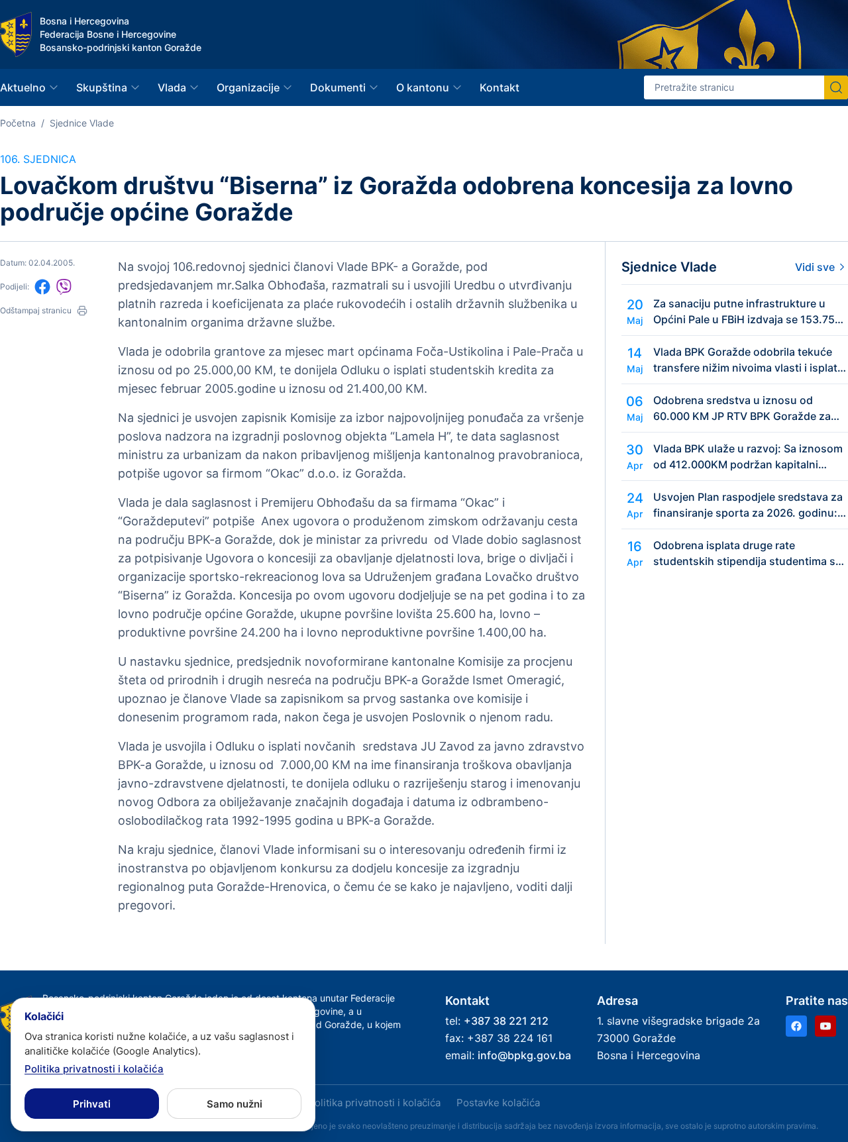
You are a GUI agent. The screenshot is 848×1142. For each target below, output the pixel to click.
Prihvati (92, 1104)
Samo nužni (234, 1104)
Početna (18, 123)
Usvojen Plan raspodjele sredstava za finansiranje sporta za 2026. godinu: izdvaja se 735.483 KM (748, 505)
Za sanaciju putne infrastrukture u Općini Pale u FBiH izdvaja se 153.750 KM (747, 312)
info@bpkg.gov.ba (524, 1055)
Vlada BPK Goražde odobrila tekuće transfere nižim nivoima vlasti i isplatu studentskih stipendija (748, 360)
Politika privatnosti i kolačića (374, 1102)
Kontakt (499, 87)
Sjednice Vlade (82, 123)
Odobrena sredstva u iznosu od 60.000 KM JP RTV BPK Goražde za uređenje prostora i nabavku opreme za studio (745, 408)
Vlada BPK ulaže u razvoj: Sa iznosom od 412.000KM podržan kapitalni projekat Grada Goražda (748, 457)
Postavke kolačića (498, 1102)
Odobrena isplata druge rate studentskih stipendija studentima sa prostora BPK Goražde (747, 554)
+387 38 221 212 (506, 1020)
